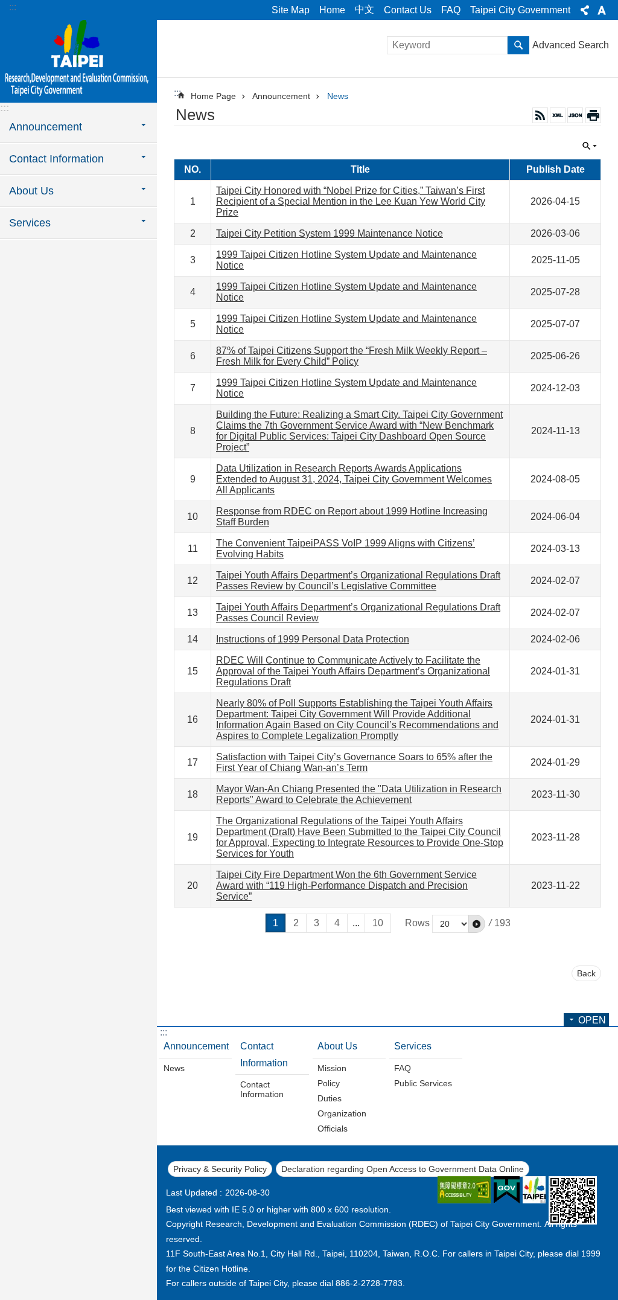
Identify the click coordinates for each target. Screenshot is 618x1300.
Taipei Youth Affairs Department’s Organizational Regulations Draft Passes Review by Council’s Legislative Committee (358, 580)
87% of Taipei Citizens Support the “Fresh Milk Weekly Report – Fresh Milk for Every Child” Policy (351, 356)
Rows (417, 923)
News (337, 96)
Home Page (213, 96)
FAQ (450, 10)
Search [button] (518, 45)
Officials (332, 1128)
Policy (328, 1083)
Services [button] (30, 223)
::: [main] (177, 93)
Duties (329, 1098)
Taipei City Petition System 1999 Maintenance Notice (329, 233)
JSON (575, 115)
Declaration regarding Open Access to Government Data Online (402, 1169)
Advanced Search (570, 45)
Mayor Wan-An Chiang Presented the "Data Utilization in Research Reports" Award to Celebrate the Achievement (359, 794)
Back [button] (586, 973)
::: (12, 7)
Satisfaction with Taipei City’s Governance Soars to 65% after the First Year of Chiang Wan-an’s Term (354, 762)
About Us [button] (31, 191)
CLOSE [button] (585, 10)
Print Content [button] (593, 115)
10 (377, 923)
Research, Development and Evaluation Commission (78, 60)
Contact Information (264, 1054)
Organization (341, 1113)
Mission (331, 1068)
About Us (337, 1046)
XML (557, 115)
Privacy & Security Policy (220, 1169)
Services (413, 1046)
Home (332, 10)
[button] (476, 924)
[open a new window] (464, 1189)
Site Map (291, 10)
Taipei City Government (520, 10)
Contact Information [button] (56, 159)
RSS (540, 115)
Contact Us (408, 10)
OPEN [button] (592, 1020)
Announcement (281, 96)
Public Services (423, 1083)
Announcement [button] (45, 127)
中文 (364, 9)
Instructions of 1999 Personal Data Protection (312, 639)
